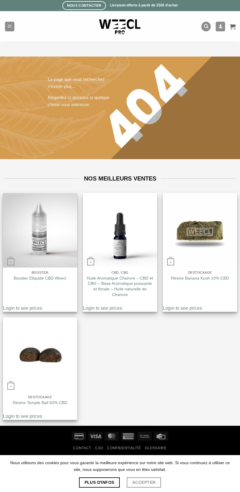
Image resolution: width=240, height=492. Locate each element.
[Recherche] (206, 26)
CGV (99, 448)
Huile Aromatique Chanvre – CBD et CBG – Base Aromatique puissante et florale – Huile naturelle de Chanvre (120, 286)
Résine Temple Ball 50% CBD (40, 402)
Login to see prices (22, 308)
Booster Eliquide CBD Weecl (40, 278)
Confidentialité (124, 448)
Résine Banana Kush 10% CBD (200, 278)
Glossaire (156, 448)
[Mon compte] (220, 26)
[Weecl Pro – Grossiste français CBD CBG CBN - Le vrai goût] (120, 26)
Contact (82, 448)
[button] (9, 26)
